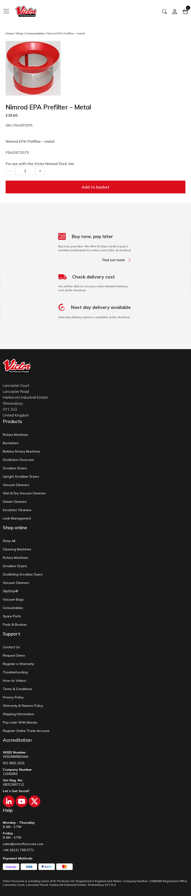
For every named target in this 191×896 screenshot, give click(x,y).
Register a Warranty (18, 664)
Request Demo (14, 655)
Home (10, 33)
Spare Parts (12, 616)
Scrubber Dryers (15, 468)
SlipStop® (10, 591)
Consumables (34, 33)
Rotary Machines (15, 435)
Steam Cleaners (15, 501)
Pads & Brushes (15, 624)
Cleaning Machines (17, 549)
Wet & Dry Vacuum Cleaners (24, 493)
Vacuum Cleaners (16, 485)
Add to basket (95, 187)
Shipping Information (18, 714)
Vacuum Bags (13, 599)
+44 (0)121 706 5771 (18, 850)
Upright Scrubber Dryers (21, 476)
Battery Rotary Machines (21, 451)
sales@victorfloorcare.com (23, 844)
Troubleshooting (15, 672)
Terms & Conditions (17, 689)
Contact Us (11, 647)
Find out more (113, 260)
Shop (19, 33)
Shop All (9, 541)
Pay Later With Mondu (20, 722)
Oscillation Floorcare (18, 460)
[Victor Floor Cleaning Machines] (25, 11)
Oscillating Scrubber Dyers (23, 574)
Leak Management (17, 518)
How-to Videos (14, 680)
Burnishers (11, 443)
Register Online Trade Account (26, 731)
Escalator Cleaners (17, 510)
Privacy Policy (13, 697)
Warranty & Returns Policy (23, 706)
